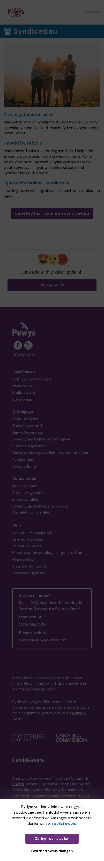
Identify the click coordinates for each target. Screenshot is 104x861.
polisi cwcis (65, 823)
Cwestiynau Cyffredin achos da (40, 506)
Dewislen (91, 12)
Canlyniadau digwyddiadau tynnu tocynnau (50, 452)
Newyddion (22, 385)
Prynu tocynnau (26, 419)
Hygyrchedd (23, 559)
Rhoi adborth (52, 285)
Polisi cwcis (22, 399)
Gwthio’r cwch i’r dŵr (30, 512)
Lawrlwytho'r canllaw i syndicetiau (52, 213)
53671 (83, 796)
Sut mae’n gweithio (29, 445)
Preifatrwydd (23, 392)
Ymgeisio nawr (24, 485)
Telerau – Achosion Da (32, 532)
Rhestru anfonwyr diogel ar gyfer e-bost (48, 552)
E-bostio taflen (25, 499)
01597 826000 (32, 624)
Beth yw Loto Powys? (31, 379)
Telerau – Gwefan (27, 539)
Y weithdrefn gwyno (29, 566)
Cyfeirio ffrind (24, 466)
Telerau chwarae (27, 546)
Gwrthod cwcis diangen (52, 851)
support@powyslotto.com (42, 640)
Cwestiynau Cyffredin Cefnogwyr (41, 439)
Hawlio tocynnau (27, 432)
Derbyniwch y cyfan (52, 838)
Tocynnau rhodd (27, 425)
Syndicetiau (22, 459)
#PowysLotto (24, 355)
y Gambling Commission (62, 789)
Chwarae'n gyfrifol (28, 573)
